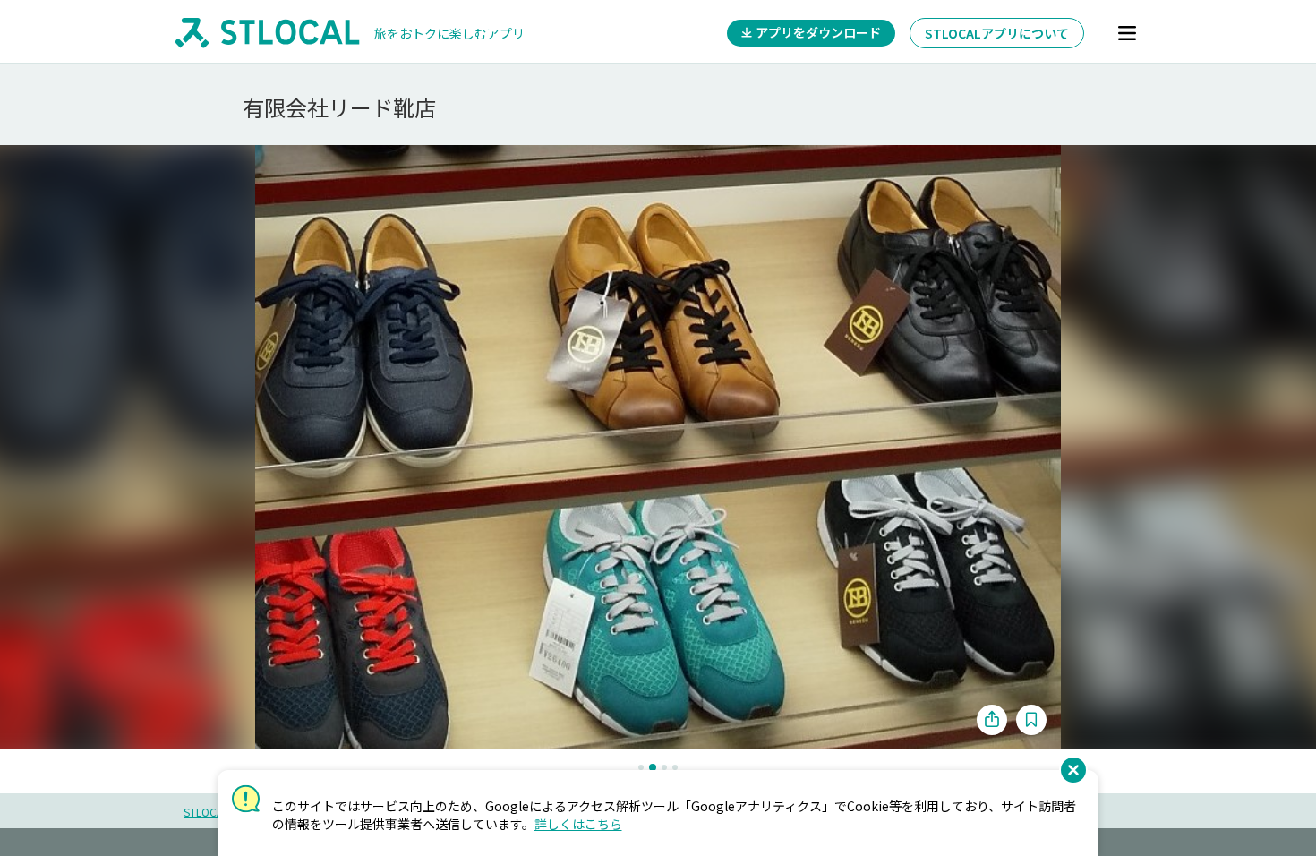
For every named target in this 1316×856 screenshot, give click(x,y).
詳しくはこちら (578, 824)
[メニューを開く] (1127, 33)
